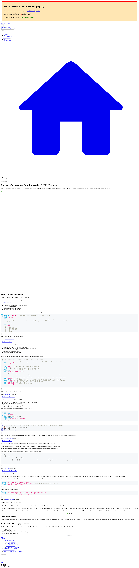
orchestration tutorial (9, 499)
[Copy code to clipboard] (1, 334)
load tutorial (7, 394)
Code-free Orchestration (8, 550)
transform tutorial (9, 438)
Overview (5, 34)
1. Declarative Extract (11, 542)
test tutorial (7, 468)
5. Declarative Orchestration (12, 547)
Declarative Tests (7, 441)
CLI (4, 39)
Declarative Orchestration (9, 471)
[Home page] (70, 177)
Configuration (6, 38)
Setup (4, 35)
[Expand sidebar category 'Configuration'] (10, 38)
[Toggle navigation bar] (2, 25)
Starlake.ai (11, 566)
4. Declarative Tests (10, 546)
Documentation (8, 28)
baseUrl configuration (33, 11)
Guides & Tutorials (7, 36)
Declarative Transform (8, 397)
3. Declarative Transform (12, 544)
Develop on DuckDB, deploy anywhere (12, 551)
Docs (2, 559)
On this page (4, 181)
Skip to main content (5, 23)
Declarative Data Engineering (10, 540)
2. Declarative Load (10, 543)
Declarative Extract (7, 302)
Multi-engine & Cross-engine (10, 548)
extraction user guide (9, 339)
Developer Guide (7, 40)
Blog (13, 28)
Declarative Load (7, 342)
